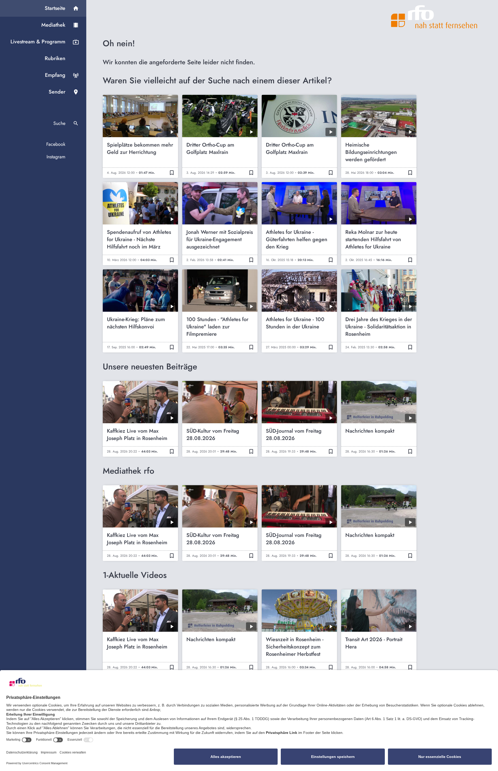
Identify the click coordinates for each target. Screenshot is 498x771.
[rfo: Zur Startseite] (434, 16)
